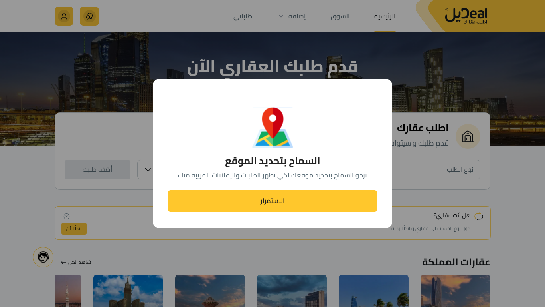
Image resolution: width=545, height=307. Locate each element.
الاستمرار (273, 201)
